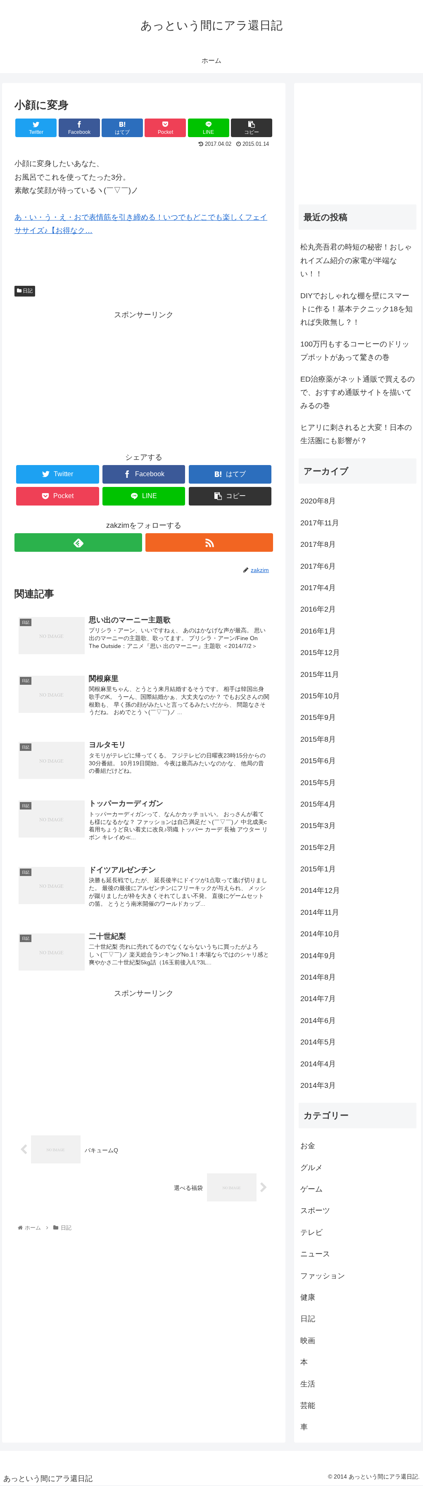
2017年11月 (319, 523)
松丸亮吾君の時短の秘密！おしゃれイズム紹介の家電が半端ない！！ (356, 260)
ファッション (322, 1276)
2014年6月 (318, 1020)
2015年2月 (318, 847)
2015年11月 (319, 674)
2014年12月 (320, 890)
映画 (307, 1340)
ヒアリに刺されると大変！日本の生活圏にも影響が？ (356, 434)
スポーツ (315, 1210)
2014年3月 (318, 1085)
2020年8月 (318, 501)
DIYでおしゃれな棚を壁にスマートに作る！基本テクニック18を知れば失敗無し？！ (356, 309)
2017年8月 (318, 544)
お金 (307, 1146)
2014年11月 (319, 912)
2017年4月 (318, 588)
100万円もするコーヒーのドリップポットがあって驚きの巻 (354, 350)
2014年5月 (318, 1042)
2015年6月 (318, 761)
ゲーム (311, 1189)
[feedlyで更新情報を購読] (78, 542)
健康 (307, 1297)
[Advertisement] (143, 379)
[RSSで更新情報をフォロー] (209, 542)
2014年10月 (320, 934)
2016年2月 (318, 609)
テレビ (311, 1232)
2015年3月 (318, 825)
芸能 (307, 1405)
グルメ (311, 1167)
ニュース (315, 1254)
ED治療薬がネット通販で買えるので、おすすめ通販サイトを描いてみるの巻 (357, 392)
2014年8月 (318, 977)
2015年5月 (318, 783)
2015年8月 (318, 739)
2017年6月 (318, 566)
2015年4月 (318, 804)
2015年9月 (318, 717)
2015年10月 (320, 696)
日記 (27, 291)
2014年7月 (318, 999)
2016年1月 (318, 631)
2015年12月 (320, 652)
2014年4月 (318, 1064)
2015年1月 (318, 869)
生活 (307, 1384)
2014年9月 (318, 956)
